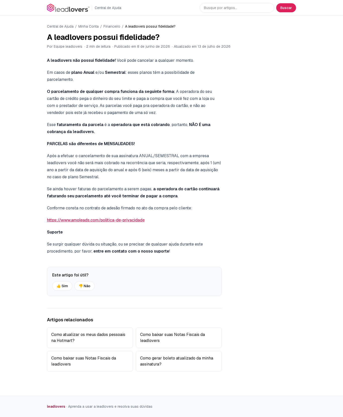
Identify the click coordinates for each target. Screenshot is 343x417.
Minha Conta (88, 26)
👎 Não (84, 286)
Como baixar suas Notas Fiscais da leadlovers (172, 337)
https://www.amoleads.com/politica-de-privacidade (96, 220)
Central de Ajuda (60, 26)
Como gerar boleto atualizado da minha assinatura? (176, 361)
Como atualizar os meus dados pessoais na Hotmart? (88, 337)
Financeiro (111, 26)
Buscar (286, 8)
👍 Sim (62, 286)
